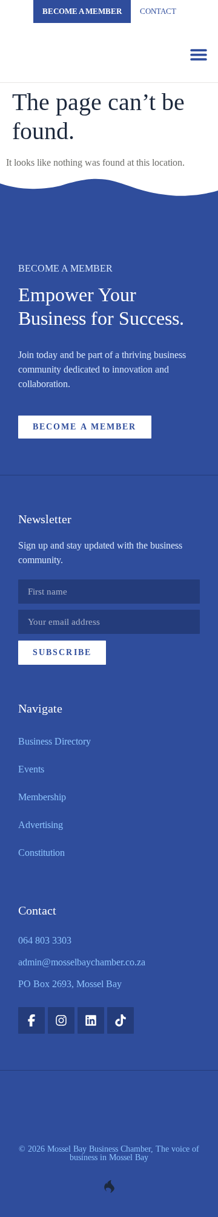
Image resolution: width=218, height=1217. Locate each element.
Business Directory (54, 741)
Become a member (82, 11)
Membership (42, 797)
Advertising (40, 825)
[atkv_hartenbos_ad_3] (109, 220)
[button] (198, 54)
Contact (158, 11)
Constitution (41, 852)
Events (31, 769)
